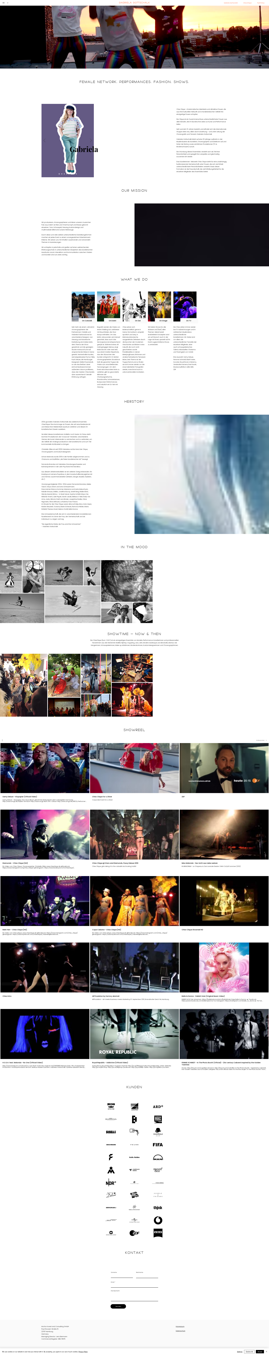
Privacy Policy (83, 1352)
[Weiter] (91, 141)
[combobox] (261, 742)
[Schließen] (266, 1351)
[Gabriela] (59, 174)
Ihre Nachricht (115, 1293)
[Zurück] (44, 141)
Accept (260, 1352)
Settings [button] (239, 1352)
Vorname (114, 1274)
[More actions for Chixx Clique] (3, 742)
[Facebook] (3, 679)
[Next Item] (265, 687)
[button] (3, 742)
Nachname (139, 1274)
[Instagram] (3, 675)
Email (112, 1284)
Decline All (249, 1352)
